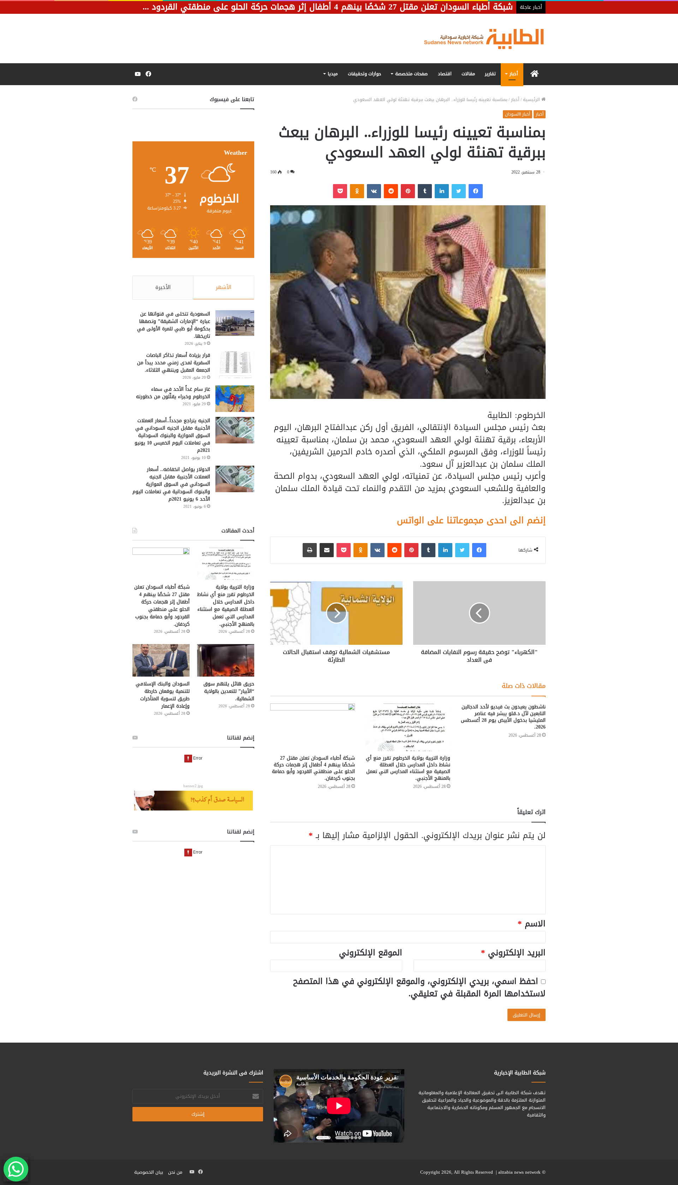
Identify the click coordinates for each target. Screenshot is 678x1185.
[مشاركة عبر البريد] (327, 550)
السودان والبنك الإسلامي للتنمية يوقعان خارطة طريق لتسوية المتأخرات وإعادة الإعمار (163, 695)
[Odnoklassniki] (357, 191)
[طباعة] (310, 550)
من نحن (175, 1172)
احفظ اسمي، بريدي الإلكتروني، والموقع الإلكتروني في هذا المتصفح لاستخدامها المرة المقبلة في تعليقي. (419, 987)
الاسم (532, 923)
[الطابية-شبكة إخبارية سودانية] (480, 38)
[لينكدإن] (442, 191)
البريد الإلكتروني (513, 952)
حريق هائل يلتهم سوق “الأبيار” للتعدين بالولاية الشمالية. (228, 691)
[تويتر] (459, 191)
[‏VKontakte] (374, 191)
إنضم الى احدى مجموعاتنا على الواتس (471, 520)
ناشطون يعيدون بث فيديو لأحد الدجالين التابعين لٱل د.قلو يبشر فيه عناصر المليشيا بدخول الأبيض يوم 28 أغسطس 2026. (503, 717)
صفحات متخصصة (411, 73)
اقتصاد (445, 73)
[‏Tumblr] (425, 191)
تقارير (490, 73)
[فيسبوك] (476, 191)
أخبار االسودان (517, 114)
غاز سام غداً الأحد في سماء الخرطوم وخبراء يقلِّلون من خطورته (173, 392)
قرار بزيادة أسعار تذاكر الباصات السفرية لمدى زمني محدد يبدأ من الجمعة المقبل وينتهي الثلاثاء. (173, 362)
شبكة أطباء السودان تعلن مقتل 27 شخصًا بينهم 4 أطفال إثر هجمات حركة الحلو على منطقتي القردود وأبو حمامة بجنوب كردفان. (313, 768)
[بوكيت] (340, 191)
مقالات (468, 73)
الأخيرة (163, 287)
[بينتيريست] (408, 191)
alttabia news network (519, 1172)
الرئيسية (532, 99)
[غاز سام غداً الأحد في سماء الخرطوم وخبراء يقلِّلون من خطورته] (234, 398)
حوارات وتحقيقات (364, 73)
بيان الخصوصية (148, 1172)
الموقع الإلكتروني (370, 952)
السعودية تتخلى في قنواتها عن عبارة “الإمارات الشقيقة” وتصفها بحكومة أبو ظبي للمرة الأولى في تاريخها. (173, 325)
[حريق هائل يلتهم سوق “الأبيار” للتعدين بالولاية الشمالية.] (225, 660)
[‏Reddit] (391, 191)
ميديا (333, 73)
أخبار (514, 73)
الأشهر (223, 287)
